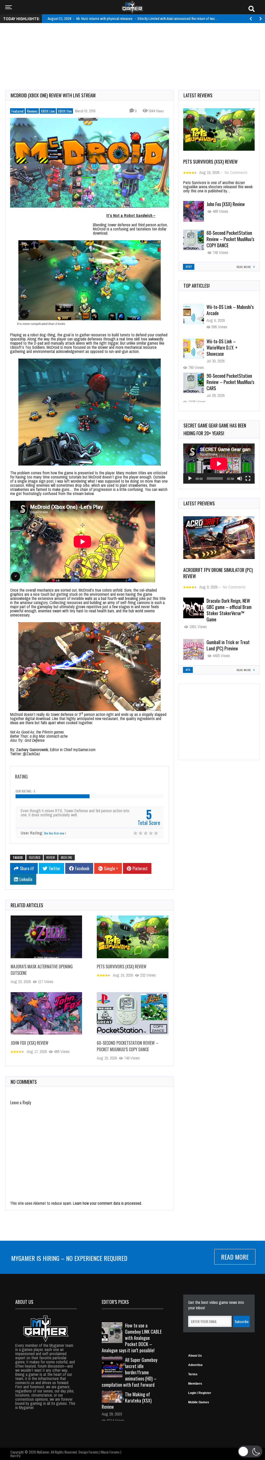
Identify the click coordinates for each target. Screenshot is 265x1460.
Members (195, 1383)
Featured (17, 111)
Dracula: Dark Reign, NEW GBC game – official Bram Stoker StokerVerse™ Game (229, 610)
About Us (195, 1355)
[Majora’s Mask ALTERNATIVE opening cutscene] (46, 937)
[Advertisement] (132, 43)
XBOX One (65, 111)
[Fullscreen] (248, 478)
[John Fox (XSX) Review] (46, 1013)
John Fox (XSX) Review (29, 1043)
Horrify (15, 1455)
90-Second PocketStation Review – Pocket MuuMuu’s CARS (230, 347)
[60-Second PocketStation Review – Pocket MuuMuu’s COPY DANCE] (132, 1013)
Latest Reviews (197, 95)
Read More (235, 1256)
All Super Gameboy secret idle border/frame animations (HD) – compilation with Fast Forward (129, 1372)
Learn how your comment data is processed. (107, 1203)
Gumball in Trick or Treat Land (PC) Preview (228, 645)
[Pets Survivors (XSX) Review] (132, 937)
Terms (192, 1374)
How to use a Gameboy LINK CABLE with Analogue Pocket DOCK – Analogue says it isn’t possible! (132, 1338)
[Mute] (239, 478)
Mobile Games (198, 1402)
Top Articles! (196, 285)
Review (50, 857)
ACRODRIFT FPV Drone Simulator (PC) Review (218, 572)
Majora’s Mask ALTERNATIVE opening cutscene (225, 381)
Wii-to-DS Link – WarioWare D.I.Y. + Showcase (222, 313)
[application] (219, 464)
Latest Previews (199, 503)
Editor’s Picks (115, 1301)
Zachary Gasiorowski (32, 749)
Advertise (195, 1365)
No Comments (236, 172)
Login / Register (199, 1393)
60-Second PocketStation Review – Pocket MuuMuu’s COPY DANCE (127, 1046)
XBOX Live (48, 111)
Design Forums (88, 1452)
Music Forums (110, 1452)
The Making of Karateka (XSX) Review (127, 1400)
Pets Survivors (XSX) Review (121, 966)
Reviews (32, 111)
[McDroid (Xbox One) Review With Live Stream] (89, 163)
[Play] (190, 478)
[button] (250, 1451)
